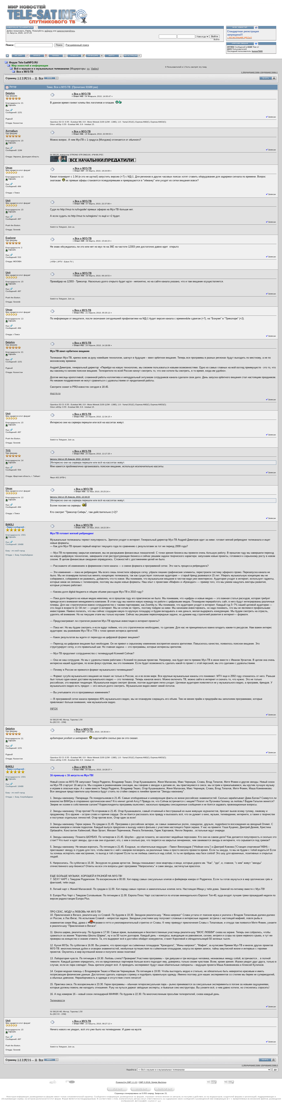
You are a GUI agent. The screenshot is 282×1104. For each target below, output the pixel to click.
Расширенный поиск (77, 45)
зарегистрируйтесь (66, 31)
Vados (94, 68)
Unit (8, 200)
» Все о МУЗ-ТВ (81, 93)
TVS (8, 450)
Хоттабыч (12, 130)
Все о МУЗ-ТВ (24, 71)
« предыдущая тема (250, 72)
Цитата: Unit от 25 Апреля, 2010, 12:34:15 (70, 459)
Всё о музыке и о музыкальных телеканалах (41, 68)
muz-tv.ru (55, 393)
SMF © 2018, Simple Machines (152, 1082)
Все (41, 78)
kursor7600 (257, 51)
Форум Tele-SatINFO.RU (23, 62)
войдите (48, 31)
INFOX (54, 708)
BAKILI (10, 524)
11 (36, 78)
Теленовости (57, 1000)
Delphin (10, 93)
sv (88, 68)
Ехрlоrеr (11, 237)
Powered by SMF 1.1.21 (126, 1082)
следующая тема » (269, 72)
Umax (9, 167)
